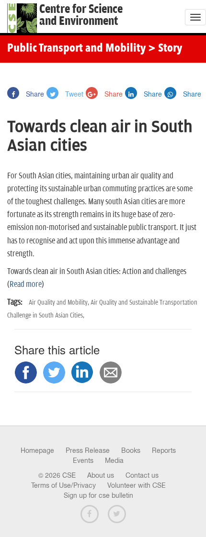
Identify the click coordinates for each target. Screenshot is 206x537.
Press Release (88, 450)
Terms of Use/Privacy (63, 485)
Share (34, 94)
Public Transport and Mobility (76, 49)
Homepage (37, 450)
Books (130, 450)
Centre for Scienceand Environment (81, 15)
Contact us (142, 475)
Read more (26, 284)
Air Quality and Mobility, (60, 302)
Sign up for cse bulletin (98, 495)
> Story (165, 49)
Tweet (73, 94)
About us (100, 475)
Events (83, 460)
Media (114, 460)
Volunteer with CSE (136, 485)
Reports (164, 450)
